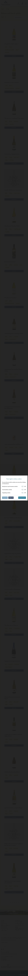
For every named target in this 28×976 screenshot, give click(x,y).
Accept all (5, 497)
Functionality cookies (7, 489)
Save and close (22, 497)
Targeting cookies (6, 492)
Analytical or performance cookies (10, 486)
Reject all (11, 497)
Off (25, 486)
